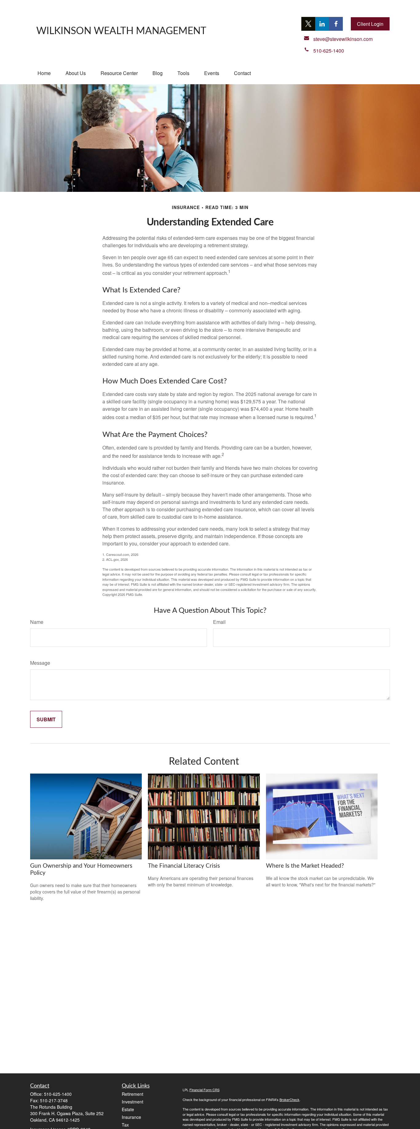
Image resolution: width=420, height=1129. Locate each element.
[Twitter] (308, 24)
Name (36, 621)
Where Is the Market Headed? (305, 866)
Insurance (131, 1117)
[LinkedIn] (322, 24)
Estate (128, 1109)
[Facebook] (336, 24)
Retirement (132, 1094)
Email (219, 621)
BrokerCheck (289, 1099)
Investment (132, 1102)
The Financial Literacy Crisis (184, 866)
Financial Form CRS (204, 1089)
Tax (125, 1125)
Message (40, 662)
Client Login (370, 23)
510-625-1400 (58, 1094)
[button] (44, 73)
